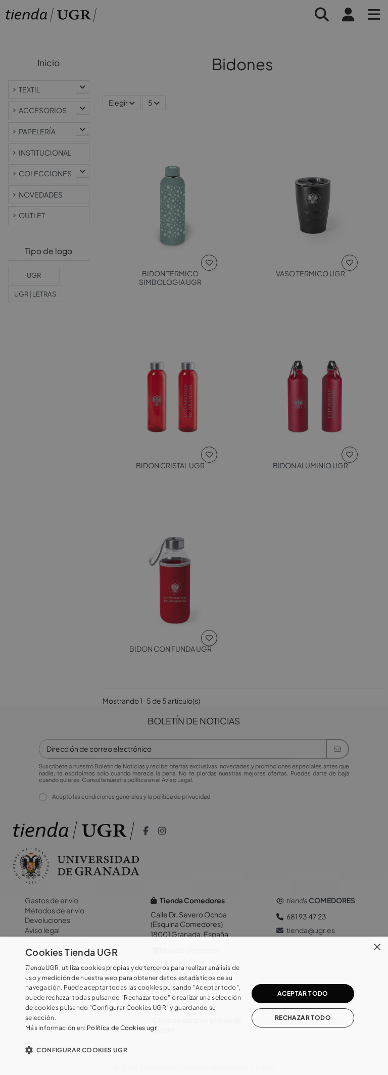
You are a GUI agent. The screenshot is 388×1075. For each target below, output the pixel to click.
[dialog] (194, 1006)
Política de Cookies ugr (122, 1028)
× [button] (376, 947)
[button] (133, 1050)
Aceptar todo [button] (302, 993)
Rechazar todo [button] (303, 1017)
